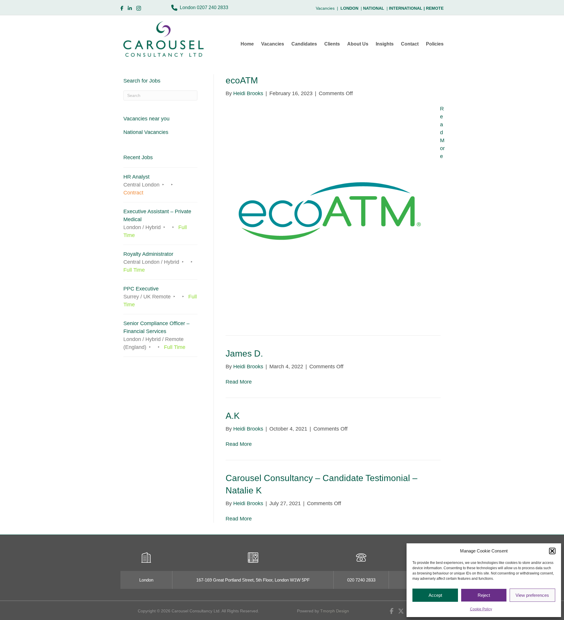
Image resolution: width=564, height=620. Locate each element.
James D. (244, 353)
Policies (435, 43)
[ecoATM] (327, 210)
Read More (442, 132)
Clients (332, 43)
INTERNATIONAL (407, 8)
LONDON (349, 8)
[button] (552, 551)
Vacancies (272, 43)
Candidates (304, 43)
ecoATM (242, 80)
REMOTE (435, 8)
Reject (484, 595)
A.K (233, 416)
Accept (435, 595)
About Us (357, 43)
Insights (385, 43)
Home (247, 43)
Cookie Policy (481, 609)
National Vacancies (145, 132)
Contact (410, 43)
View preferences (532, 595)
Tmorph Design (334, 611)
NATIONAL (373, 8)
